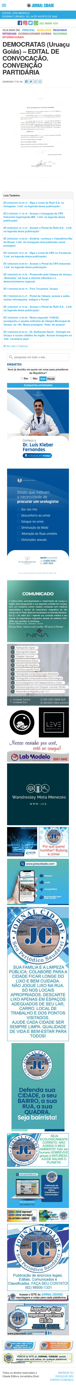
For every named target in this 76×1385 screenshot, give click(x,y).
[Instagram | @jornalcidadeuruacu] (25, 23)
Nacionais (60, 33)
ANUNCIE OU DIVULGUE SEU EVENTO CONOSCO (62, 1376)
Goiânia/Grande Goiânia (34, 33)
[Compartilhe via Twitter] (31, 81)
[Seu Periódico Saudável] (40, 5)
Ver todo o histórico (17, 346)
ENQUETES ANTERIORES (39, 385)
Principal (28, 30)
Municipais (44, 30)
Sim (26, 378)
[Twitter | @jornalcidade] (30, 23)
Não (35, 378)
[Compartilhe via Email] (40, 81)
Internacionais (13, 37)
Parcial (50, 378)
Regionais (60, 30)
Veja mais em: (11, 30)
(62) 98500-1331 (48, 23)
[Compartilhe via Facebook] (26, 81)
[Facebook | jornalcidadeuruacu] (20, 23)
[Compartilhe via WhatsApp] (35, 81)
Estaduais (9, 33)
